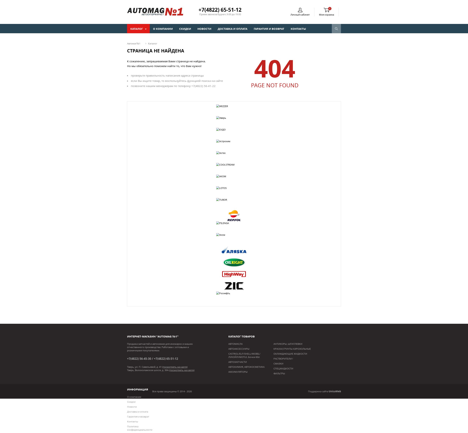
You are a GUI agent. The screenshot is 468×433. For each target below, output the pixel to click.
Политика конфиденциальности (139, 428)
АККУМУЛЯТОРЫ (238, 371)
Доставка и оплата (232, 29)
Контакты (298, 29)
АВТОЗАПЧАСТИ (237, 362)
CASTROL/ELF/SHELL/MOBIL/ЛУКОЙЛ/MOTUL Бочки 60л (244, 355)
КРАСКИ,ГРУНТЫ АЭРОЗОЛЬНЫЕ (292, 348)
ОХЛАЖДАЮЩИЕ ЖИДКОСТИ (290, 353)
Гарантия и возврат (269, 29)
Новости (204, 29)
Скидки (185, 29)
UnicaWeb (335, 391)
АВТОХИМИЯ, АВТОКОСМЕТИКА (246, 367)
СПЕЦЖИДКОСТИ (283, 368)
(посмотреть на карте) (175, 367)
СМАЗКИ (278, 363)
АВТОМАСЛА (235, 343)
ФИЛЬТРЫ (279, 373)
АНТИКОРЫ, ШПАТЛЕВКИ (287, 343)
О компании (163, 29)
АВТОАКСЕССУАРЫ (238, 348)
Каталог (137, 29)
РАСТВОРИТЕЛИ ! (283, 358)
